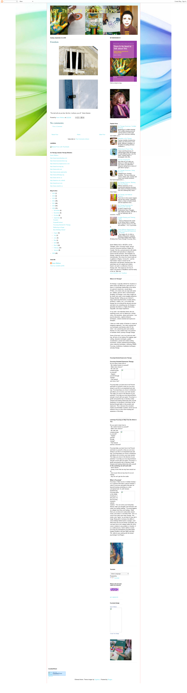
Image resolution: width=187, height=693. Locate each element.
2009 (53, 208)
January (56, 250)
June (55, 238)
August (56, 233)
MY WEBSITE (114, 597)
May (55, 240)
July (55, 235)
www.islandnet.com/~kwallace (118, 273)
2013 (53, 198)
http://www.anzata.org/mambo (58, 172)
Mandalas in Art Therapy (125, 138)
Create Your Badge (114, 633)
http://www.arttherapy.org (57, 175)
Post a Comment (57, 126)
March (56, 245)
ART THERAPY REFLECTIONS (83, 11)
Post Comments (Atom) (82, 139)
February (56, 247)
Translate (116, 578)
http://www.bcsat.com (56, 183)
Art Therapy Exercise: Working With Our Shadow (126, 183)
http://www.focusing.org (56, 166)
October (56, 215)
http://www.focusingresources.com (60, 163)
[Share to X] (80, 118)
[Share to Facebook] (82, 118)
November (57, 213)
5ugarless (97, 679)
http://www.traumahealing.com (58, 158)
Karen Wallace (54, 155)
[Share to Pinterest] (83, 118)
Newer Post (55, 134)
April (55, 242)
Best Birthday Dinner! (59, 230)
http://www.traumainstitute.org (58, 161)
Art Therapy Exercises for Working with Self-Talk (125, 206)
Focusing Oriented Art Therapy (62, 225)
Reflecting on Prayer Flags (125, 149)
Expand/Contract (58, 222)
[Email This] (76, 118)
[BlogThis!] (78, 118)
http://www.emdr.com (56, 169)
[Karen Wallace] (116, 632)
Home (78, 134)
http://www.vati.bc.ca (56, 177)
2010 (53, 205)
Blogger (110, 679)
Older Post (102, 134)
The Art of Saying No (124, 160)
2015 (53, 193)
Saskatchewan (56, 674)
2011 (53, 203)
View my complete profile (57, 265)
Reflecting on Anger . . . (60, 227)
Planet (57, 673)
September (57, 218)
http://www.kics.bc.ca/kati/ (57, 180)
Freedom (55, 220)
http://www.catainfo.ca (56, 186)
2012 (53, 201)
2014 (53, 196)
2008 (53, 253)
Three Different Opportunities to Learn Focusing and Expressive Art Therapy (127, 231)
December (57, 210)
